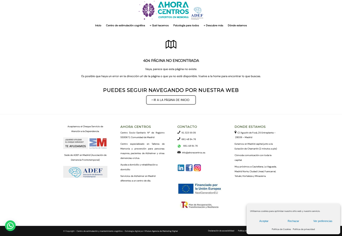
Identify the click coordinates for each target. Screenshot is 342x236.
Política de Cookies (281, 229)
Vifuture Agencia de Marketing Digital (161, 231)
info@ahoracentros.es (193, 152)
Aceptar (263, 220)
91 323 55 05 (189, 132)
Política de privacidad (304, 229)
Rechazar (293, 220)
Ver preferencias (322, 220)
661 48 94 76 (189, 139)
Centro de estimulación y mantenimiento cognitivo (100, 231)
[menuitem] (98, 25)
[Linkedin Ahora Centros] (181, 170)
